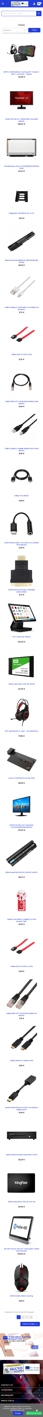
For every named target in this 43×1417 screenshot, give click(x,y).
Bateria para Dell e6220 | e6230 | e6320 (22, 872)
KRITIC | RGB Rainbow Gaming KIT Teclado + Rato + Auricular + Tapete (21, 73)
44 (31, 1317)
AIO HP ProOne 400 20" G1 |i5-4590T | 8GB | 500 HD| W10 (21, 1250)
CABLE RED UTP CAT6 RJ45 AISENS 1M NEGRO (21, 1014)
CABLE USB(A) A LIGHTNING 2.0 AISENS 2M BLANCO (21, 308)
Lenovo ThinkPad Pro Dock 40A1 (21, 778)
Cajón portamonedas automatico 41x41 (21, 1155)
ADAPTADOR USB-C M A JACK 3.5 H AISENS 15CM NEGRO (21, 544)
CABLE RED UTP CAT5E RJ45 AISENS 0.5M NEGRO (21, 402)
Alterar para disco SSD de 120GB (22, 684)
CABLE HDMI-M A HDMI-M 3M (21, 1061)
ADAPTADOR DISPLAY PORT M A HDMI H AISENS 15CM (21, 1109)
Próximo (36, 1317)
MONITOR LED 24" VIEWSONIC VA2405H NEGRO (21, 120)
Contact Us (7, 1385)
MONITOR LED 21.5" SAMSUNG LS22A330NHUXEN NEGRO (21, 826)
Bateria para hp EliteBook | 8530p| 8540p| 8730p (21, 261)
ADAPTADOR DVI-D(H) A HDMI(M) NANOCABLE (21, 591)
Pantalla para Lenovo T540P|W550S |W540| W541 (21, 167)
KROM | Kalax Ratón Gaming (21, 1296)
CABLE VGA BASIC (21, 496)
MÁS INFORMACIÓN (17, 1410)
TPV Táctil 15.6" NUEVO (21, 637)
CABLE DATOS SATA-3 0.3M (21, 966)
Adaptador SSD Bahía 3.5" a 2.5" (21, 213)
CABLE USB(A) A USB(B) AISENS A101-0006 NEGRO (22, 449)
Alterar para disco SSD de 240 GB (21, 1202)
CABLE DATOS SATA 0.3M (21, 354)
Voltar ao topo (30, 1324)
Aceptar (18, 1413)
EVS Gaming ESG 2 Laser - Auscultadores (21, 731)
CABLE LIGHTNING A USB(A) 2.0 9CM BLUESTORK (21, 920)
